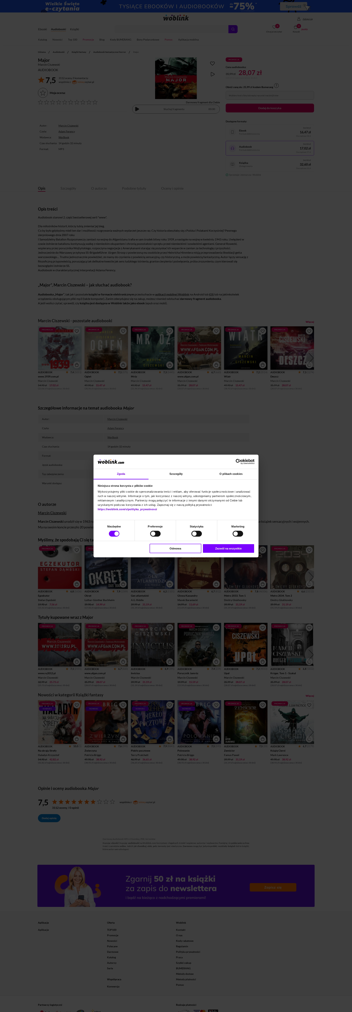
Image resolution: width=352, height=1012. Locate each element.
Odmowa (175, 548)
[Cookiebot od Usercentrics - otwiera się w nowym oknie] (238, 461)
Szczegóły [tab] (176, 473)
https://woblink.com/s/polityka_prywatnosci (127, 509)
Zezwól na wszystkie (228, 548)
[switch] (155, 534)
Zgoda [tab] (121, 473)
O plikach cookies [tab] (231, 473)
